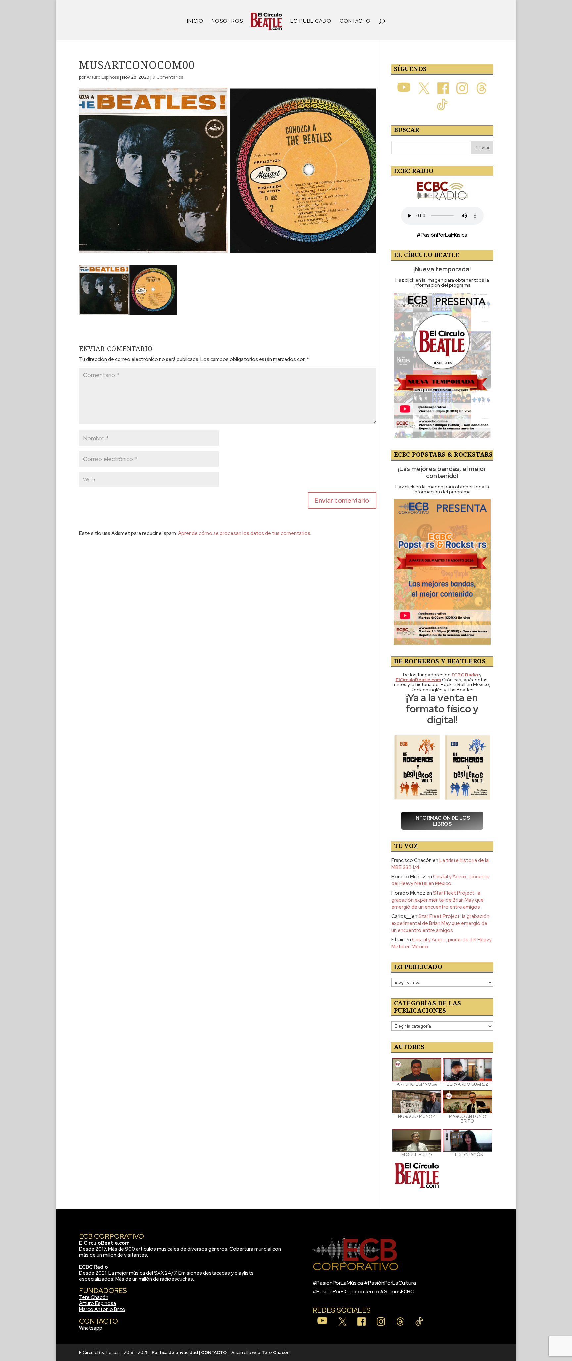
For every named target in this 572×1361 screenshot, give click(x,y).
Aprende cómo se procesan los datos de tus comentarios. (244, 533)
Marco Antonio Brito (102, 1309)
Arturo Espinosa (103, 77)
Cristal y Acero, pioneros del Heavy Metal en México (440, 880)
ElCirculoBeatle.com (104, 1243)
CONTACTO (355, 21)
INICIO (195, 21)
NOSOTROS (227, 21)
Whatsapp (90, 1328)
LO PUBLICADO (310, 21)
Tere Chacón (93, 1297)
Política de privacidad (175, 1352)
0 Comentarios (167, 77)
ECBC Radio (93, 1267)
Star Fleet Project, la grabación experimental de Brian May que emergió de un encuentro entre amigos (437, 900)
